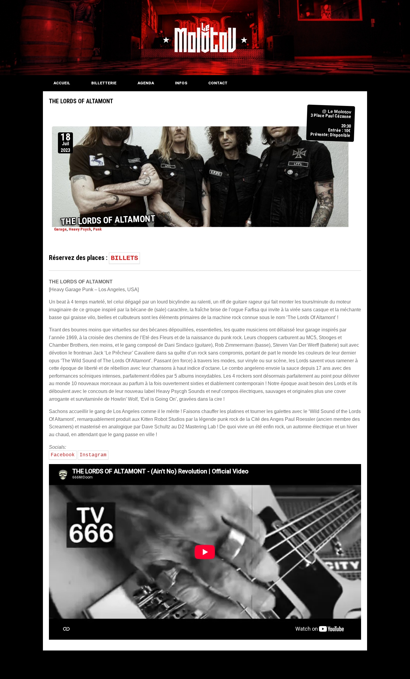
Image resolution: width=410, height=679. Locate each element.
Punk (97, 229)
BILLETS (124, 258)
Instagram (93, 455)
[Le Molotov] (205, 38)
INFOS (181, 83)
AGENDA (145, 83)
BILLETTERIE (103, 83)
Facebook (63, 455)
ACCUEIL (61, 83)
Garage (60, 229)
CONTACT (218, 83)
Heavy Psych (80, 229)
